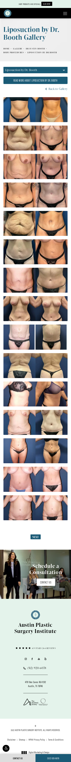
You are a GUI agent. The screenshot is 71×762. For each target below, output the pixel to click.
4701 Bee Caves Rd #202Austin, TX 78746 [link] (35, 684)
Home (6, 48)
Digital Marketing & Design (39, 754)
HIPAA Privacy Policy (37, 739)
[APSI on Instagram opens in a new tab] (25, 659)
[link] (35, 647)
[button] (6, 748)
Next (35, 537)
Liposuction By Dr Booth (42, 52)
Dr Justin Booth (35, 48)
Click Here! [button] (47, 3)
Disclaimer (11, 739)
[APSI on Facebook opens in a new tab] (32, 659)
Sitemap (22, 739)
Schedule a (45, 569)
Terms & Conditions (56, 739)
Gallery (17, 48)
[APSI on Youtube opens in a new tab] (39, 659)
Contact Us (46, 582)
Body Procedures (13, 52)
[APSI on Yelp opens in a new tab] (45, 659)
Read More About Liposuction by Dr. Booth (35, 80)
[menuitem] (25, 659)
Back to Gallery (58, 88)
